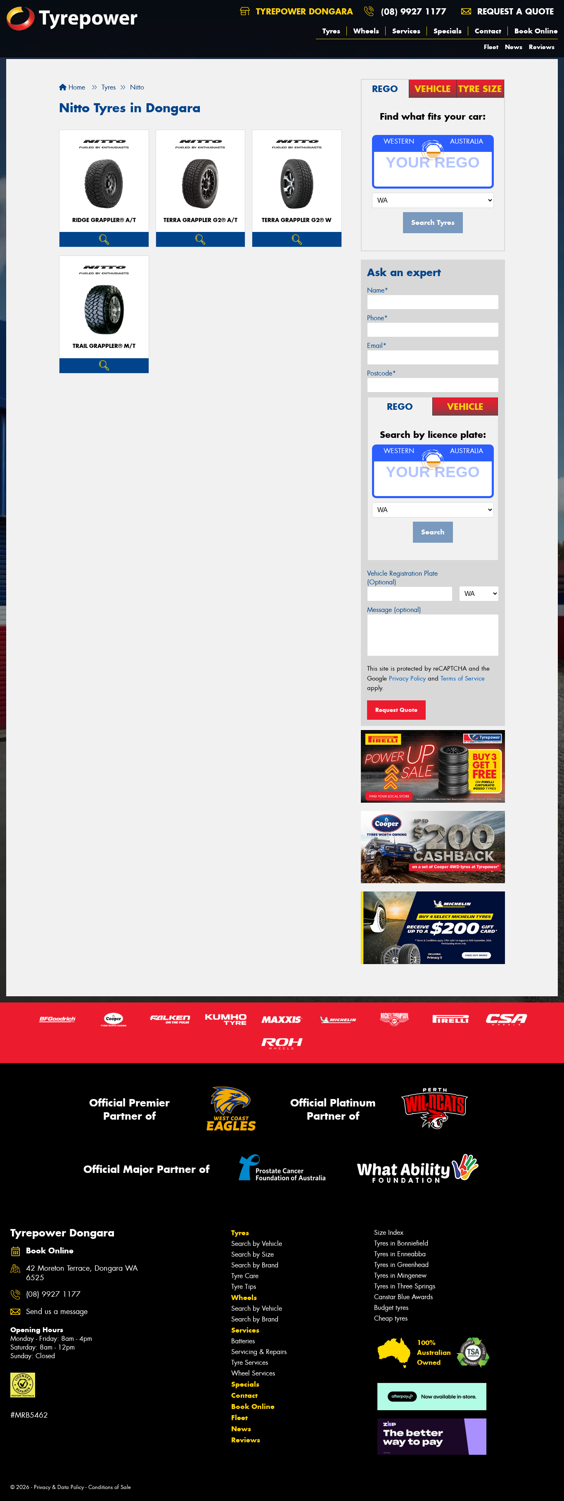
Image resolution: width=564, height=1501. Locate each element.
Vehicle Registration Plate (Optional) (402, 577)
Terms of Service (463, 678)
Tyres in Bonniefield (401, 1243)
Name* (377, 290)
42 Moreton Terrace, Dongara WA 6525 (82, 1273)
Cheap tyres (391, 1318)
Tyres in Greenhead (401, 1264)
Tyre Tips (243, 1286)
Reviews (542, 47)
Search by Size (252, 1254)
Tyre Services (249, 1362)
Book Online (536, 30)
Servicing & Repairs (259, 1351)
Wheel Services (253, 1373)
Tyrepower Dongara (303, 11)
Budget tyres (391, 1307)
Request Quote (396, 710)
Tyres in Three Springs (404, 1286)
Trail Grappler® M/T (104, 346)
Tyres (331, 30)
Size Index (388, 1232)
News (513, 47)
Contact (488, 30)
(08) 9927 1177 (413, 11)
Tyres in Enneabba (400, 1254)
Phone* (377, 318)
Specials (448, 30)
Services (406, 30)
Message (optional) (394, 609)
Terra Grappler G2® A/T (200, 220)
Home (75, 87)
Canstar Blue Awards (403, 1297)
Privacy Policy (407, 678)
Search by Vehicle (256, 1243)
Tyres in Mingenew (400, 1275)
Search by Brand (254, 1265)
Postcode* (381, 373)
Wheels (366, 30)
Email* (376, 345)
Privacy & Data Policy (59, 1487)
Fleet (491, 47)
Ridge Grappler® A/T (104, 220)
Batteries (243, 1341)
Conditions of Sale (109, 1487)
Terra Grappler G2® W (297, 220)
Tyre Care (244, 1276)
